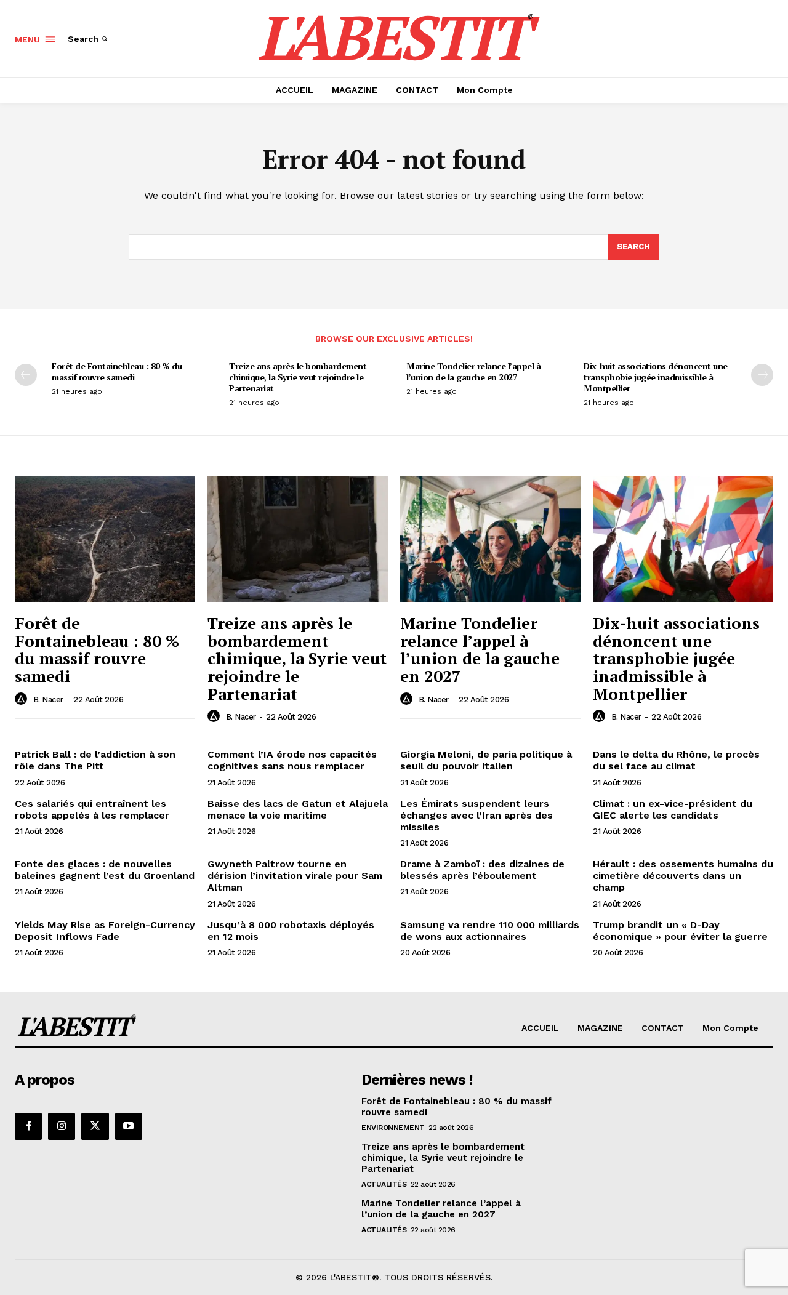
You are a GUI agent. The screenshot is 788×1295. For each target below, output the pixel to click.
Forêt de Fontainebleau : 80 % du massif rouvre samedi (117, 371)
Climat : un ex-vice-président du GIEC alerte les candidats (672, 809)
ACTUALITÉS (383, 1184)
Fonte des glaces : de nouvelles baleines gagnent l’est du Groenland (105, 869)
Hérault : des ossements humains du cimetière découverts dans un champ (683, 875)
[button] (89, 39)
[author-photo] (23, 699)
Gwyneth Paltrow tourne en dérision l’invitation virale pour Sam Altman (294, 875)
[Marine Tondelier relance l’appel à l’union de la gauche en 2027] (490, 539)
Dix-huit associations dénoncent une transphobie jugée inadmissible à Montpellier (656, 377)
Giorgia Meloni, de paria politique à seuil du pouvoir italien (486, 760)
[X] (94, 1126)
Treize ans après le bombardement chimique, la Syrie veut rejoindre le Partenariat (297, 377)
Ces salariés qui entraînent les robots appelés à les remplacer (92, 809)
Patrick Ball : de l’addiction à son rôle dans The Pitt (95, 760)
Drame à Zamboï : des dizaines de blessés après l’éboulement (482, 869)
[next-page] (762, 375)
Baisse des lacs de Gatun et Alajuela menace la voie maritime (297, 809)
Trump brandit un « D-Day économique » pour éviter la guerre (680, 930)
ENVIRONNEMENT (393, 1127)
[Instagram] (61, 1126)
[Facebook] (28, 1126)
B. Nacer (48, 699)
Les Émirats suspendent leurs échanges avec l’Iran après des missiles (476, 815)
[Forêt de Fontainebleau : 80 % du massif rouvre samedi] (105, 539)
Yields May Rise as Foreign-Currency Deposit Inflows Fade (105, 930)
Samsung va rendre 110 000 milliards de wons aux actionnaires (489, 930)
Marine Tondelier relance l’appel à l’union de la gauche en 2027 (473, 371)
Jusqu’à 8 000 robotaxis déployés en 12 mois (290, 930)
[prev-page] (26, 375)
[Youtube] (128, 1126)
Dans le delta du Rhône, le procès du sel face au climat (676, 760)
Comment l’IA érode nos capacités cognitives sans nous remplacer (292, 760)
